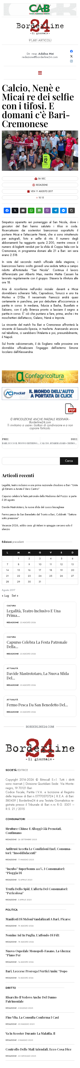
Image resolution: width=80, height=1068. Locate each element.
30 (29, 581)
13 (72, 564)
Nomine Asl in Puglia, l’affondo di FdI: (33, 935)
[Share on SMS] (39, 210)
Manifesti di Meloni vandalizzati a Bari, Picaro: (38, 919)
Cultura (11, 605)
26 (61, 576)
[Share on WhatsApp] (31, 210)
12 (61, 564)
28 (7, 581)
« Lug (5, 595)
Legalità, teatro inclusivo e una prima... (34, 613)
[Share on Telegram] (55, 210)
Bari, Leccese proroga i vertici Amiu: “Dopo (36, 971)
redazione (13, 622)
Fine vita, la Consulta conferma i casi (32, 1017)
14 (7, 570)
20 (72, 570)
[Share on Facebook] (7, 210)
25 (50, 576)
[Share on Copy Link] (71, 210)
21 (7, 576)
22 (18, 576)
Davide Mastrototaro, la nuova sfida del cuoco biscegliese (33, 507)
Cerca (69, 461)
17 (40, 570)
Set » (15, 595)
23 (29, 576)
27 (72, 576)
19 (61, 570)
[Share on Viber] (47, 210)
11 (51, 564)
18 (50, 570)
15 (18, 570)
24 (40, 576)
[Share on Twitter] (15, 210)
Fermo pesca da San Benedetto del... (37, 704)
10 (40, 564)
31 (40, 581)
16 (29, 570)
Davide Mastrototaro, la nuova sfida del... (38, 675)
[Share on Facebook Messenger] (63, 210)
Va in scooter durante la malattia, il (30, 1033)
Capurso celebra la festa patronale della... (37, 644)
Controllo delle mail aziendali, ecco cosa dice (38, 1049)
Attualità (12, 668)
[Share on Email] (23, 210)
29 (18, 581)
